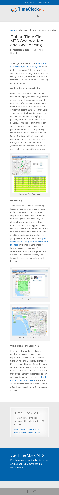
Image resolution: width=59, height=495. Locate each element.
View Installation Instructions (27, 432)
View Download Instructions (26, 429)
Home (13, 30)
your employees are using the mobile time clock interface (29, 241)
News (12, 53)
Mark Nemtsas (21, 49)
